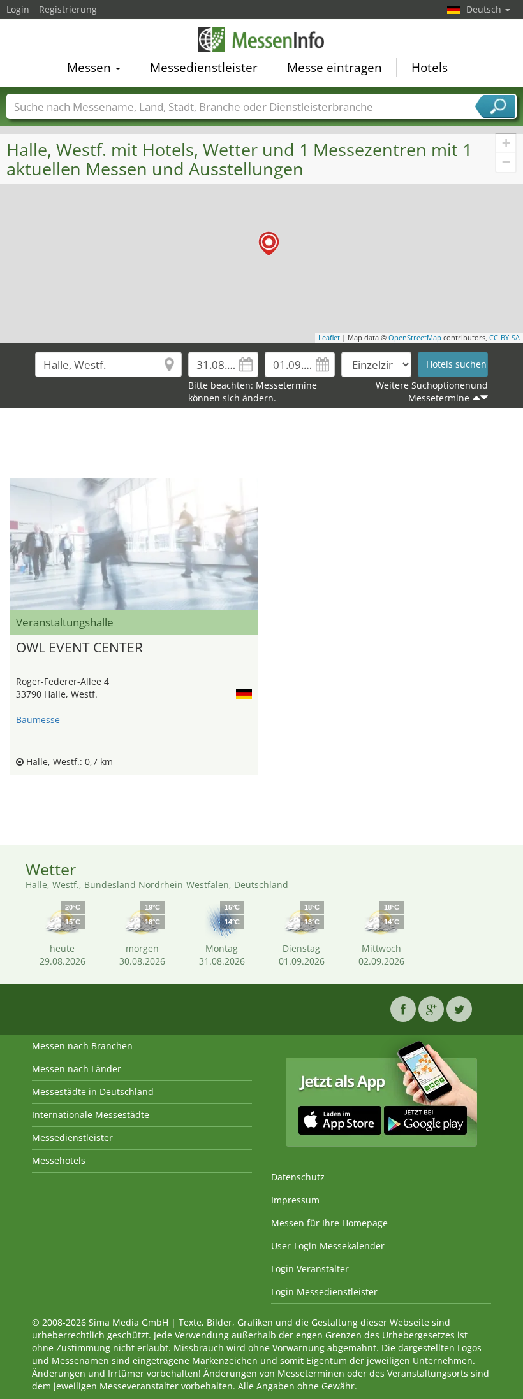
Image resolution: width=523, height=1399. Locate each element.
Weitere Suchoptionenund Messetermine (432, 391)
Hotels (429, 67)
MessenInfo (261, 39)
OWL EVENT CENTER (79, 647)
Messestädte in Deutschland (93, 1092)
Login (17, 9)
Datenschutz (298, 1177)
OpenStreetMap (414, 337)
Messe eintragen (334, 67)
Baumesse (38, 720)
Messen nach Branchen (82, 1046)
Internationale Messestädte (90, 1114)
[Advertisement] (261, 446)
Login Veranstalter (310, 1269)
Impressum (295, 1200)
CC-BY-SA (504, 337)
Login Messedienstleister (324, 1292)
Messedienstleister (204, 67)
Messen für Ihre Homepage (329, 1223)
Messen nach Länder (76, 1069)
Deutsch (485, 9)
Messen (90, 67)
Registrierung (68, 9)
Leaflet (329, 337)
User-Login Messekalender (328, 1246)
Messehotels (58, 1160)
